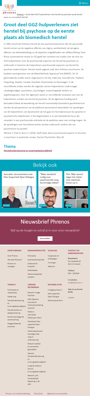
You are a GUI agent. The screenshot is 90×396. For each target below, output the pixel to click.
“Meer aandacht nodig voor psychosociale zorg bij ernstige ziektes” (49, 178)
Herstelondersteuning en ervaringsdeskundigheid (28, 151)
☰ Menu (83, 3)
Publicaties (32, 256)
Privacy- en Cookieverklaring (18, 394)
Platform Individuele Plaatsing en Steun (35, 315)
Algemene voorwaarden (57, 394)
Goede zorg (12, 297)
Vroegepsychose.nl (55, 290)
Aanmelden (45, 238)
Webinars (51, 266)
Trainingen (52, 263)
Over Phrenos (13, 256)
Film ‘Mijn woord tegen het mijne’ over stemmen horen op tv (74, 178)
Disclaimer (38, 394)
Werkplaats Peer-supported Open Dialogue (34, 324)
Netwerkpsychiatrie (55, 301)
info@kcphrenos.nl (75, 283)
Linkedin (71, 298)
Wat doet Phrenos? (15, 260)
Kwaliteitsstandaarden (36, 260)
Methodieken (33, 270)
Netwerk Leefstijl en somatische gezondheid (34, 347)
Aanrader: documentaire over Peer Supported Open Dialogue (19, 175)
